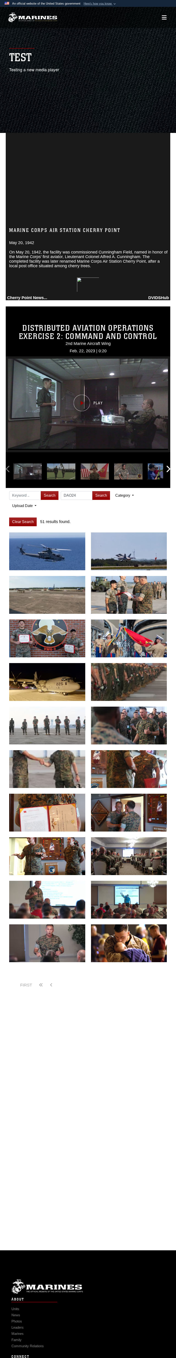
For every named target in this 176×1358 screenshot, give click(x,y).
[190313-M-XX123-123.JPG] (47, 682)
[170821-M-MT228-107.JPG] (129, 725)
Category (123, 495)
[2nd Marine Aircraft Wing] (32, 17)
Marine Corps (88, 1286)
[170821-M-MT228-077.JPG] (47, 725)
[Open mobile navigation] (164, 17)
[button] (100, 3)
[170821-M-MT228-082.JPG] (47, 769)
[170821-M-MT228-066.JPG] (129, 682)
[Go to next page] (88, 985)
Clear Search (23, 522)
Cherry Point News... (27, 297)
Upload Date (23, 506)
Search (49, 495)
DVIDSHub (158, 297)
